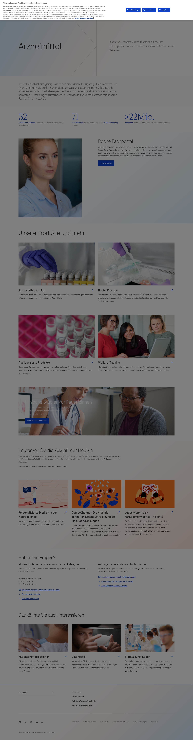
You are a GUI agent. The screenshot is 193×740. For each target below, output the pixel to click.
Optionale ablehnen (149, 10)
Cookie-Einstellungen (133, 10)
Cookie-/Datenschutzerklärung (84, 18)
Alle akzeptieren (164, 10)
